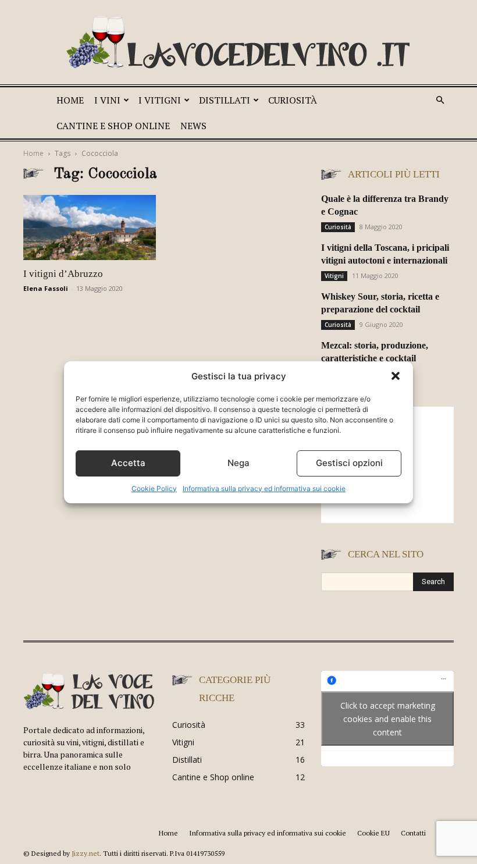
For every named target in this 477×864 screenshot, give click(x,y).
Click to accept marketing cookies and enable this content (387, 719)
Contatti (413, 833)
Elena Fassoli (45, 288)
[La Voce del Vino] (238, 43)
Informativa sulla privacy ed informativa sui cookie (264, 488)
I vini (107, 100)
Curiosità (292, 100)
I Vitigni (159, 100)
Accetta (128, 462)
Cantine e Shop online (113, 125)
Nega (238, 462)
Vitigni (334, 276)
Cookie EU (373, 833)
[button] (395, 376)
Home (70, 100)
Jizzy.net (85, 853)
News (193, 125)
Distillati (224, 100)
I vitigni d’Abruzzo (63, 273)
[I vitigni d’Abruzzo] (89, 227)
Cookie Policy (154, 488)
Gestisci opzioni (349, 462)
